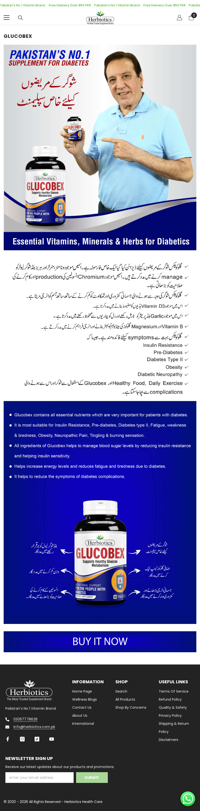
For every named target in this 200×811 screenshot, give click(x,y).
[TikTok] (36, 739)
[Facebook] (7, 739)
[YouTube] (51, 739)
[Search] (20, 18)
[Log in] (179, 17)
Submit (92, 777)
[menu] (7, 18)
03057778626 (25, 719)
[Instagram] (22, 739)
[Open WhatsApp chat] (187, 798)
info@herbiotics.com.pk (34, 726)
